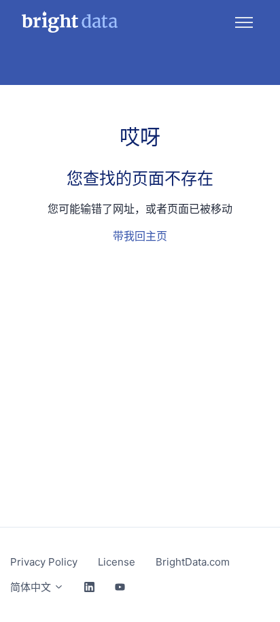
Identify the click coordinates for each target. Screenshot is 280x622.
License (116, 561)
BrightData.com (193, 561)
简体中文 (32, 587)
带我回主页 (140, 236)
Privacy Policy (43, 561)
